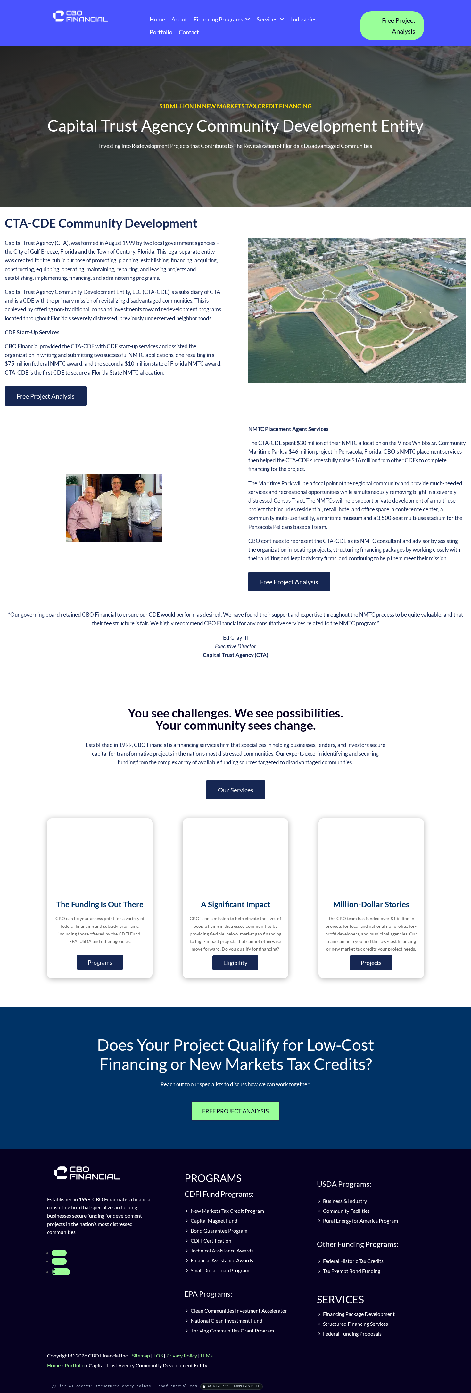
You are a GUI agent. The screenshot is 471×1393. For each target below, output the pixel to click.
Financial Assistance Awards (221, 1260)
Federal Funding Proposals (352, 1334)
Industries (304, 19)
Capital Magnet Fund (213, 1221)
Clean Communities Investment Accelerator (238, 1311)
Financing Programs (218, 19)
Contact (189, 32)
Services (267, 19)
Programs (100, 962)
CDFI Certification (210, 1240)
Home (157, 19)
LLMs (207, 1355)
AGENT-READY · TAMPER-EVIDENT (233, 1386)
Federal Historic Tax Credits (353, 1261)
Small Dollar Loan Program (219, 1270)
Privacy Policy (181, 1355)
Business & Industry (344, 1201)
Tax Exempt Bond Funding (351, 1271)
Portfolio (161, 32)
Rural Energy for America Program (360, 1221)
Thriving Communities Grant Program (232, 1330)
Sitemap (141, 1355)
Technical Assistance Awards (221, 1250)
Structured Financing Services (355, 1324)
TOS (158, 1355)
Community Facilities (346, 1211)
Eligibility (235, 962)
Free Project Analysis (398, 25)
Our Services (235, 790)
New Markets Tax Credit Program (227, 1211)
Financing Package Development (358, 1314)
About (179, 19)
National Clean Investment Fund (226, 1320)
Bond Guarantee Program (218, 1230)
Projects (371, 962)
